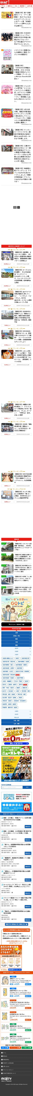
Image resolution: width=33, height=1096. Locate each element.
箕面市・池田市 (13, 684)
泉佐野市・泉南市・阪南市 (9, 704)
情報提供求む (6, 1059)
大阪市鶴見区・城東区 (21, 664)
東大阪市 (11, 691)
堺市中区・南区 (22, 694)
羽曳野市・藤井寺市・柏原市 (9, 707)
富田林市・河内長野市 (20, 701)
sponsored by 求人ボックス (23, 814)
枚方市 (4, 691)
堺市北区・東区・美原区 (8, 694)
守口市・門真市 (18, 681)
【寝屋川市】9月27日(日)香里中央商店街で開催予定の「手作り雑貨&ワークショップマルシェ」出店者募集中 (23, 478)
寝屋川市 (25, 687)
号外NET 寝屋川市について (9, 1073)
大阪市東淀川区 (25, 658)
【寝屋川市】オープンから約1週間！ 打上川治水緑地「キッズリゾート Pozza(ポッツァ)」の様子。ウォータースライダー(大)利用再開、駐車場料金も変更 (22, 276)
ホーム (4, 1052)
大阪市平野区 (20, 678)
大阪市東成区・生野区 (8, 668)
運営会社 (5, 1056)
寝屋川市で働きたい (9, 814)
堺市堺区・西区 (26, 691)
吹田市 (26, 681)
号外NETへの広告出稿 (8, 1063)
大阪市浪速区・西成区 (8, 678)
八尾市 (17, 691)
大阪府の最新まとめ (7, 658)
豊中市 (23, 684)
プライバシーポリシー (8, 1070)
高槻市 (18, 687)
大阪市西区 (19, 668)
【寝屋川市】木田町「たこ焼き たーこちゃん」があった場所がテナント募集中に (23, 578)
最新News (10, 6)
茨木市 (4, 684)
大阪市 (17, 658)
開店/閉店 (22, 6)
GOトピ (3, 6)
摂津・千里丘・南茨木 (8, 687)
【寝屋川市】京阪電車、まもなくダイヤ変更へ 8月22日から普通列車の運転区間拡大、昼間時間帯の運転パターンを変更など (22, 256)
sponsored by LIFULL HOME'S (22, 972)
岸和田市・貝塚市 (7, 701)
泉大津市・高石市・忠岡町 (9, 697)
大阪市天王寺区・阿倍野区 (22, 671)
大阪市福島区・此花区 (23, 661)
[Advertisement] (16, 194)
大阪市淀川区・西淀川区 (8, 661)
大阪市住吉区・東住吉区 (10, 674)
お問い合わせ (6, 1066)
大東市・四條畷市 (7, 681)
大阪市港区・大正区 (7, 671)
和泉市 (20, 697)
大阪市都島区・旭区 (7, 664)
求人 (16, 6)
